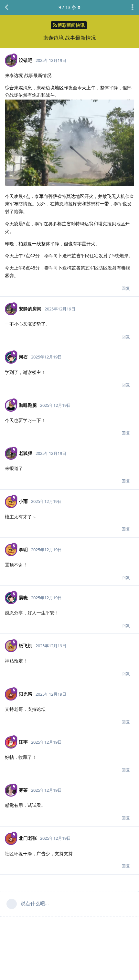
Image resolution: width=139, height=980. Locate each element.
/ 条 (67, 7)
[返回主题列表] (6, 7)
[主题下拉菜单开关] (132, 7)
